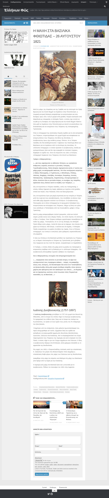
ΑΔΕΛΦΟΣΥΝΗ (9, 68)
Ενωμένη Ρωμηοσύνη (55, 378)
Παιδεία (38, 18)
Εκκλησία (17, 18)
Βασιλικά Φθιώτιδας (60, 387)
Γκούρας (36, 389)
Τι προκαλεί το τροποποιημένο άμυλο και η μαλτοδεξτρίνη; (95, 198)
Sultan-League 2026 (10, 45)
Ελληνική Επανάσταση (53, 389)
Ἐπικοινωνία (63, 487)
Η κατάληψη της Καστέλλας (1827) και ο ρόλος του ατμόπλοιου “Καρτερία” (57, 415)
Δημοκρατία (75, 2)
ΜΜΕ (32, 18)
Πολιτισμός (93, 2)
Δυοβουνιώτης (42, 389)
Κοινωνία (25, 18)
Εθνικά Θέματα (64, 2)
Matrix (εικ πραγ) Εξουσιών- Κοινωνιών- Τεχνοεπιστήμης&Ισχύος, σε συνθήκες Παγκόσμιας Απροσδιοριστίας (96, 282)
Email (61, 446)
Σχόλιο (37, 434)
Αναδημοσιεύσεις (16, 2)
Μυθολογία (6, 6)
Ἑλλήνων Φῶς (16, 10)
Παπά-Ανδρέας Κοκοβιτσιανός (57, 392)
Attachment (38, 458)
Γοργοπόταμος (43, 376)
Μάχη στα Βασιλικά (64, 389)
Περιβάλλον (72, 18)
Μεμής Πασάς (73, 389)
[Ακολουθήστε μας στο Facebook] (27, 23)
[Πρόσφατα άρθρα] (24, 76)
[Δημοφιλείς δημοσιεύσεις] (8, 76)
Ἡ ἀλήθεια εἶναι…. (17, 144)
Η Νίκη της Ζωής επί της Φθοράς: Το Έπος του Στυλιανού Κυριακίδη (94, 93)
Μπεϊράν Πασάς (37, 392)
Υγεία (80, 18)
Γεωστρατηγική (40, 2)
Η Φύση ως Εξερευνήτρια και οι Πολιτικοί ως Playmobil (19, 137)
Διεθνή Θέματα (52, 2)
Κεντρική (5, 2)
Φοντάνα (67, 392)
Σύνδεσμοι (53, 487)
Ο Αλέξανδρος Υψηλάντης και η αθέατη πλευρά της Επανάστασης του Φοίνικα (72, 415)
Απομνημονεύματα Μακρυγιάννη (46, 387)
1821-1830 (36, 23)
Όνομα (37, 446)
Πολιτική (54, 18)
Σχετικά (44, 487)
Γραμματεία (7, 18)
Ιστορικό (83, 2)
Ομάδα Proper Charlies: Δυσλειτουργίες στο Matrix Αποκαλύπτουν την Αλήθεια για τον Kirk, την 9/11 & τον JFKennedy (20, 128)
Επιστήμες (62, 18)
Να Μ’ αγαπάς (92, 183)
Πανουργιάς (45, 392)
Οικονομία (46, 18)
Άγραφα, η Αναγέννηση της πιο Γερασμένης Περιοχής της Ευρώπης (96, 264)
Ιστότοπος (38, 452)
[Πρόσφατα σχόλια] (16, 76)
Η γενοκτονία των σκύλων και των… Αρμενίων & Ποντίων (19, 109)
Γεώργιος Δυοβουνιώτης (72, 387)
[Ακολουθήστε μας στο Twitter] (24, 23)
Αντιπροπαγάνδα (28, 2)
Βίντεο (86, 18)
